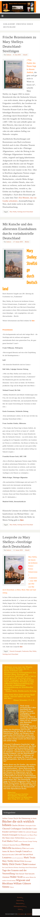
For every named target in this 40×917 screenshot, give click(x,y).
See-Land (5, 867)
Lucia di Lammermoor (17, 857)
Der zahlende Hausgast (30, 832)
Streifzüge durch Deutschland (25, 212)
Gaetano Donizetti (22, 841)
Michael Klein (19, 861)
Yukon (12, 887)
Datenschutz (19, 903)
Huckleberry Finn (19, 848)
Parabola (21, 914)
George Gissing (32, 841)
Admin (20, 909)
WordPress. (30, 914)
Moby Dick (8, 864)
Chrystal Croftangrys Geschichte (17, 828)
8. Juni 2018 (17, 55)
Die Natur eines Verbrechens (13, 838)
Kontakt (19, 897)
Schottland (32, 864)
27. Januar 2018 (18, 242)
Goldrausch (5, 845)
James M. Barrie (8, 851)
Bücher (27, 242)
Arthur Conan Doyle (10, 818)
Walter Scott (16, 877)
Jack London (30, 848)
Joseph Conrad (22, 851)
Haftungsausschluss (20, 906)
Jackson (8, 55)
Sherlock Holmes (13, 867)
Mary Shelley (13, 212)
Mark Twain (29, 857)
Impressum (19, 900)
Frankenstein (25, 651)
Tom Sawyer (19, 874)
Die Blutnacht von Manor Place (27, 835)
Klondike (11, 854)
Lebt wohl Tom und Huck (24, 854)
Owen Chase (21, 864)
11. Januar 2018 (18, 550)
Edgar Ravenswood (30, 838)
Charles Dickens (18, 825)
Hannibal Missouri (15, 845)
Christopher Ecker (30, 825)
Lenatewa (6, 857)
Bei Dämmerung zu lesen (27, 818)
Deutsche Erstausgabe (15, 651)
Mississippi (28, 861)
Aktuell (25, 55)
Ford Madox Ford (10, 841)
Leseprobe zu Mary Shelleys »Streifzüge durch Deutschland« (17, 541)
